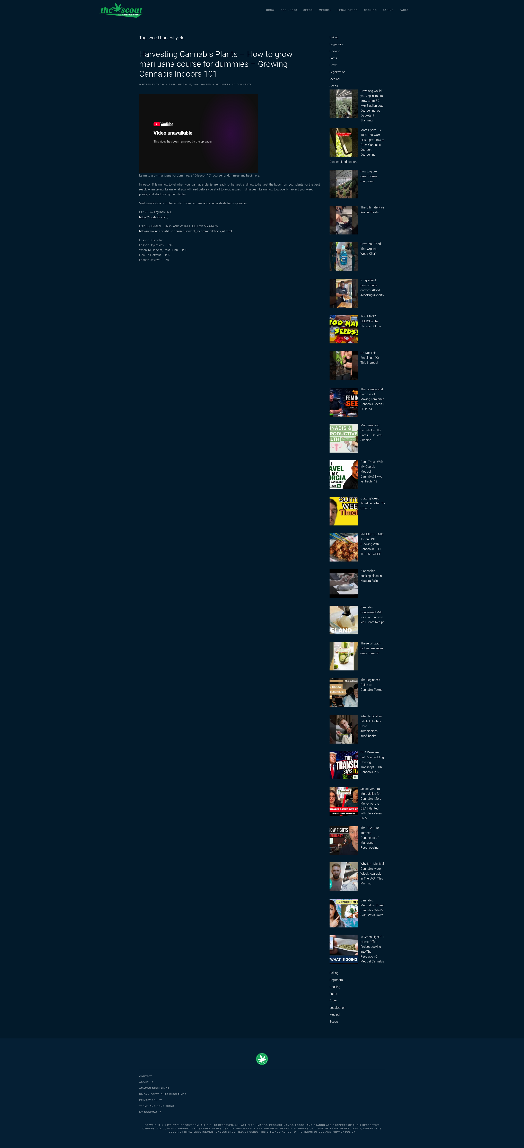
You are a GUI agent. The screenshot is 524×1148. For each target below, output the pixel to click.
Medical (325, 10)
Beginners (289, 10)
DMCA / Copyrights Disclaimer (162, 1094)
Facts (404, 10)
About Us (146, 1082)
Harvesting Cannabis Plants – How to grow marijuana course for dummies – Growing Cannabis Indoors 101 (215, 64)
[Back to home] (120, 10)
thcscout (163, 84)
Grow (270, 10)
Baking (388, 10)
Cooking (370, 10)
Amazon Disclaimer (154, 1088)
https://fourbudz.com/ (153, 217)
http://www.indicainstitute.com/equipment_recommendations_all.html (185, 231)
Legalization (348, 10)
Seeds (308, 10)
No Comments (242, 84)
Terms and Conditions (156, 1106)
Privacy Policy (150, 1100)
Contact (145, 1076)
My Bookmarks (150, 1112)
